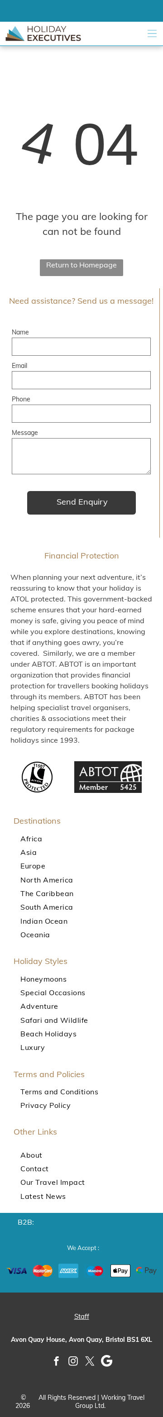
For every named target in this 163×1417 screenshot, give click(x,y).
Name (20, 332)
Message (25, 433)
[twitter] (90, 1362)
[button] (152, 33)
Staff (81, 1316)
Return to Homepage (81, 264)
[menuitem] (81, 838)
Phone (21, 399)
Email (19, 366)
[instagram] (73, 1362)
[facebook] (56, 1362)
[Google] (107, 1362)
